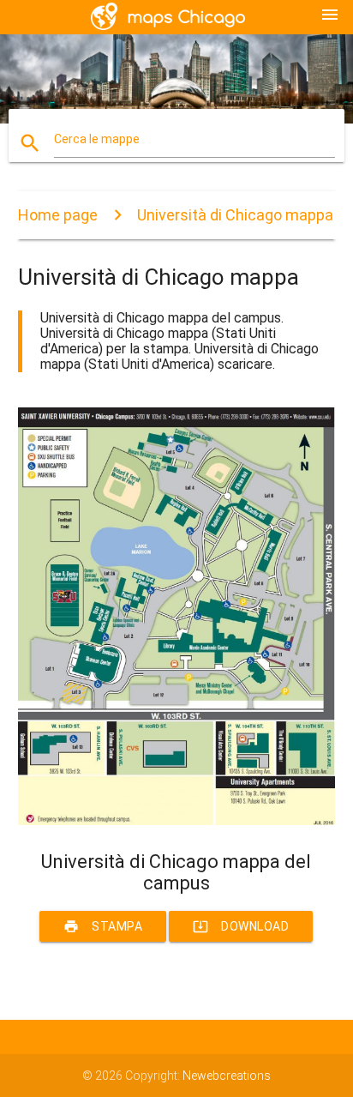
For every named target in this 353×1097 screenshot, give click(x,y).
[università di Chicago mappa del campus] (177, 821)
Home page (58, 215)
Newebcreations (226, 1075)
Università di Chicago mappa (235, 215)
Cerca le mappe (97, 139)
